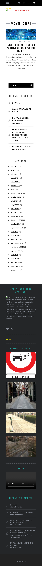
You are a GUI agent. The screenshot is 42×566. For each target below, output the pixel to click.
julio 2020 (14, 201)
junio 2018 (15, 258)
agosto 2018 (15, 251)
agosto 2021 (15, 170)
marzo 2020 (15, 212)
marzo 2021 (15, 185)
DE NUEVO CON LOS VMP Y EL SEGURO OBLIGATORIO (20, 120)
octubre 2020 (16, 197)
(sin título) (16, 103)
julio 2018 (14, 254)
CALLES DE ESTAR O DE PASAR (21, 512)
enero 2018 (15, 270)
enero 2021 (15, 189)
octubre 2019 (16, 224)
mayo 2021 (15, 178)
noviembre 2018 (17, 243)
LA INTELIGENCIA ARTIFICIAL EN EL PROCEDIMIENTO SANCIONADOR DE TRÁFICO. (21, 47)
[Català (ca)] (10, 8)
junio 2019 (15, 235)
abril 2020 (15, 208)
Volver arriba (20, 561)
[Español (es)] (7, 8)
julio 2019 (14, 231)
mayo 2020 (15, 205)
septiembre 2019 (17, 228)
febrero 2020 (16, 216)
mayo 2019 (15, 239)
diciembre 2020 (17, 193)
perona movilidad (22, 54)
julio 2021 (14, 174)
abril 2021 (15, 182)
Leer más (21, 69)
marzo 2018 (15, 262)
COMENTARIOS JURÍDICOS (20, 42)
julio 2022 (14, 166)
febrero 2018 (16, 266)
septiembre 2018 (17, 247)
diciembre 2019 (17, 220)
